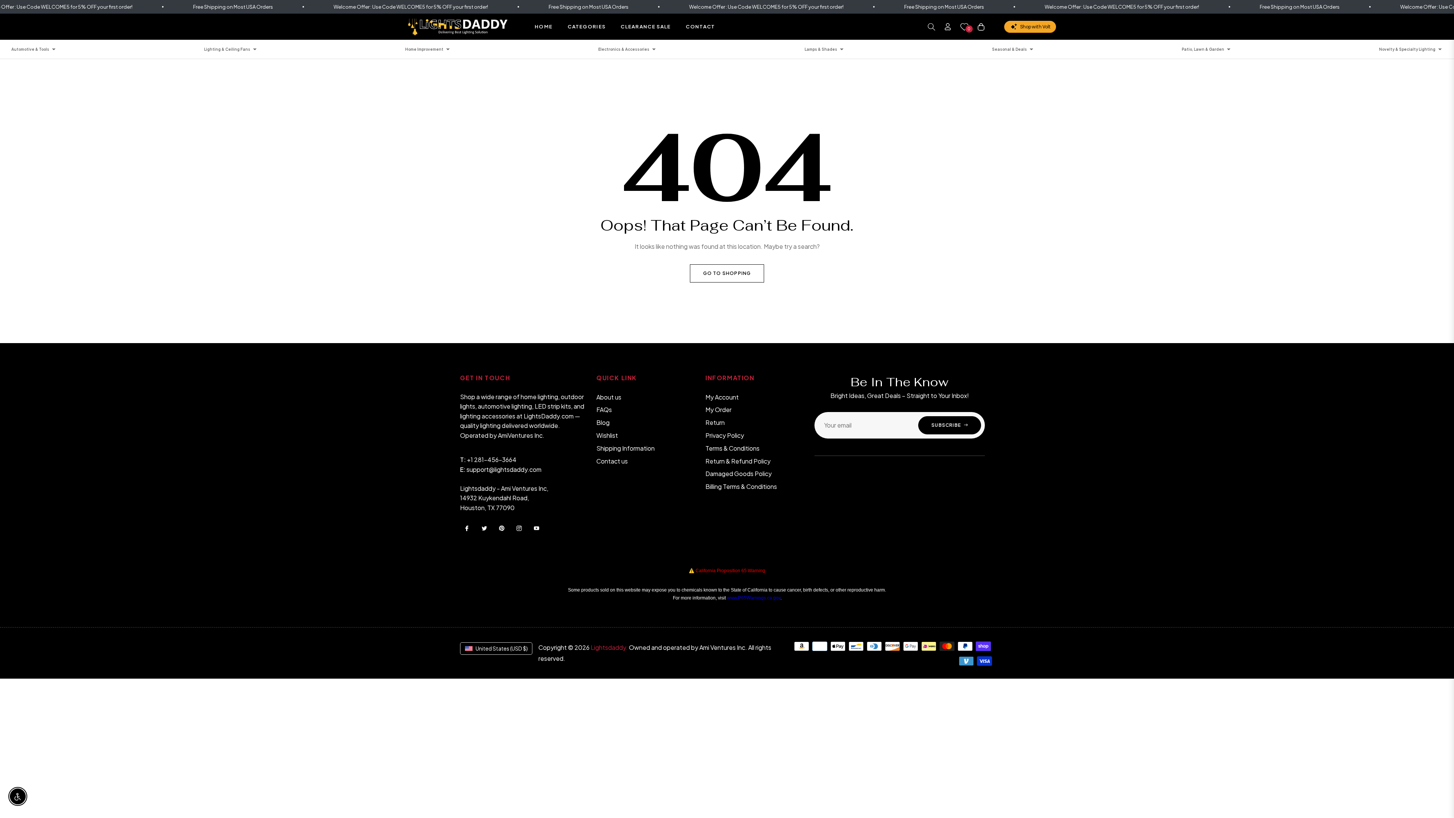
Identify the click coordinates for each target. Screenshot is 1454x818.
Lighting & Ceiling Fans (227, 49)
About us (608, 397)
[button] (931, 26)
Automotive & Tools (30, 49)
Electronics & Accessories (623, 49)
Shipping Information (625, 448)
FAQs (604, 410)
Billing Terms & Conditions (741, 486)
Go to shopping (727, 273)
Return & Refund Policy (738, 461)
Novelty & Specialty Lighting (1407, 49)
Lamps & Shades (821, 49)
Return (715, 422)
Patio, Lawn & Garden (1203, 49)
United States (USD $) (502, 648)
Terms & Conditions (732, 448)
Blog (603, 422)
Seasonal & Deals (1009, 49)
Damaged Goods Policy (738, 474)
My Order (718, 410)
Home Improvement (424, 49)
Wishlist (607, 435)
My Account (722, 397)
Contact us (612, 461)
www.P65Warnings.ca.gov (753, 598)
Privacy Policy (724, 435)
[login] (948, 26)
